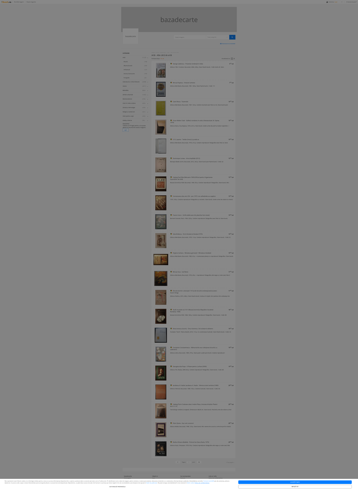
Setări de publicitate (151, 483)
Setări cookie (190, 483)
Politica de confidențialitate (202, 483)
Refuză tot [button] (295, 486)
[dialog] (179, 484)
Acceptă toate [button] (295, 482)
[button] (118, 486)
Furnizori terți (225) (209, 481)
